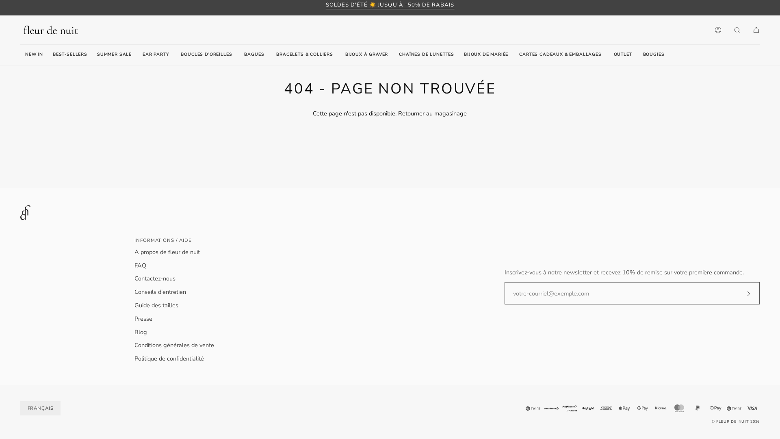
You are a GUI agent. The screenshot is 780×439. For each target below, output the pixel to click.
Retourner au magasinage (432, 113)
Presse (143, 319)
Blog (140, 332)
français (41, 408)
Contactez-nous (155, 278)
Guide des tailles (156, 305)
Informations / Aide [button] (162, 240)
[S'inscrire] (742, 293)
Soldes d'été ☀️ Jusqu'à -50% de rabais (390, 5)
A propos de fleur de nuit (167, 252)
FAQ (140, 265)
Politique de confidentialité (169, 358)
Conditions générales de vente (174, 345)
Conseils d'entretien (160, 292)
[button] (155, 55)
